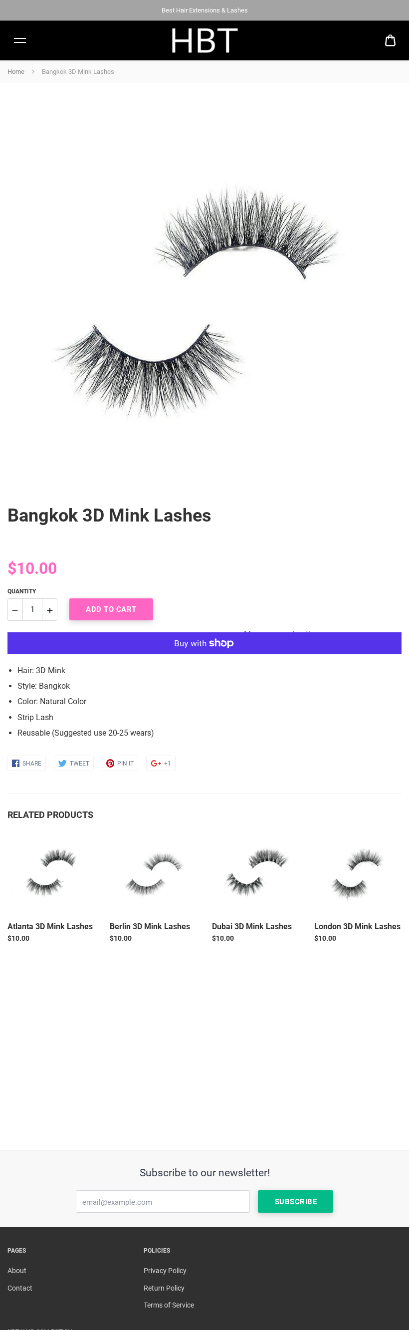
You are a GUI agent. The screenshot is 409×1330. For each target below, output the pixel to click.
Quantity (21, 591)
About (16, 1271)
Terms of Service (169, 1305)
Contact (19, 1288)
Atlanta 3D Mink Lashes (50, 926)
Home (15, 71)
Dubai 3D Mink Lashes (252, 926)
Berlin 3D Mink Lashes (150, 926)
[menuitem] (390, 40)
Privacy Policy (165, 1271)
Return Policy (164, 1288)
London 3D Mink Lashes (357, 926)
